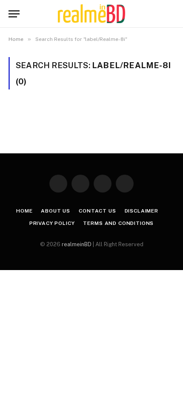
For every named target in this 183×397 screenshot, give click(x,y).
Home (24, 211)
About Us (55, 211)
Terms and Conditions (118, 223)
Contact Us (97, 211)
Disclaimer (141, 211)
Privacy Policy (52, 223)
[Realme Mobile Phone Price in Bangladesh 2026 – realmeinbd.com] (91, 14)
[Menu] (14, 13)
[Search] (170, 13)
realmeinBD (77, 244)
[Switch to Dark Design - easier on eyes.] (157, 14)
